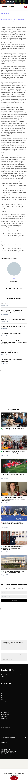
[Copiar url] (21, 288)
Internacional (4, 704)
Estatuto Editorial (5, 714)
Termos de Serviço (16, 604)
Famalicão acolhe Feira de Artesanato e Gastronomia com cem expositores (12, 414)
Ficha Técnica (4, 712)
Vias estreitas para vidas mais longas (11, 326)
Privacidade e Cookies (5, 749)
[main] (14, 337)
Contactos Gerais (6, 727)
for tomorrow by (6, 754)
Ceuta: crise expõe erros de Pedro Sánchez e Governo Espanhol (13, 351)
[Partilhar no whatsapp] (14, 288)
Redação (3, 733)
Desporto (3, 698)
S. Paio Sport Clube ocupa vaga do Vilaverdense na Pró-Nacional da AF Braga (12, 507)
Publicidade (4, 718)
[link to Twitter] (7, 684)
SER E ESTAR (4, 303)
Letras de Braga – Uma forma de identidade (13, 360)
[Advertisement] (14, 383)
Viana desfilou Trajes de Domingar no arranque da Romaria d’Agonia (11, 437)
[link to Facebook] (1, 684)
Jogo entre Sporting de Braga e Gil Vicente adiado (13, 460)
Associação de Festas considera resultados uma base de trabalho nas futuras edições (13, 483)
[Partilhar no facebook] (6, 288)
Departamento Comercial (8, 737)
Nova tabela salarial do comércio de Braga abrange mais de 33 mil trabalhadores (13, 532)
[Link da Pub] (14, 2)
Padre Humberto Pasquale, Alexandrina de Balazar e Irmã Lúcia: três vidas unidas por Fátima (12, 342)
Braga (2, 694)
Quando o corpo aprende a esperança (11, 319)
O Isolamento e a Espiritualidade (10, 333)
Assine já (14, 778)
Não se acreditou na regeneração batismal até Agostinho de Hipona (13, 311)
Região (3, 696)
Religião (3, 700)
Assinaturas (4, 716)
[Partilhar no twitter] (10, 288)
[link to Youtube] (10, 684)
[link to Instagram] (4, 684)
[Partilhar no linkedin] (17, 288)
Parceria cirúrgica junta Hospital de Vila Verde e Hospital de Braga (13, 556)
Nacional (3, 702)
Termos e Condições (5, 750)
